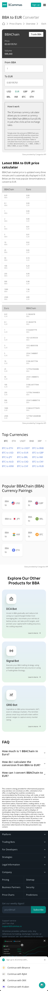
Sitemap (30, 879)
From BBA (10, 62)
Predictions (32, 894)
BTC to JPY (7, 457)
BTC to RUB (38, 466)
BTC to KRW (8, 466)
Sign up (36, 4)
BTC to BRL (22, 457)
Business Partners (11, 887)
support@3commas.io (12, 926)
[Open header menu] (44, 4)
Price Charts (8, 894)
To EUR (9, 76)
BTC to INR (37, 457)
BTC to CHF (22, 466)
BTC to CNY (37, 461)
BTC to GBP (38, 452)
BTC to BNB (38, 448)
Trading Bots (8, 841)
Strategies (7, 857)
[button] (42, 985)
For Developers (9, 849)
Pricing (5, 879)
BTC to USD (7, 452)
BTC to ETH (7, 448)
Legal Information (11, 864)
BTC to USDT (23, 448)
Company (7, 872)
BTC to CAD (22, 461)
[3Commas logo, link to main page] (12, 4)
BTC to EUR (22, 452)
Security (30, 887)
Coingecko (39, 154)
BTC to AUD (8, 461)
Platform (6, 834)
